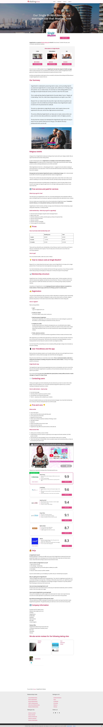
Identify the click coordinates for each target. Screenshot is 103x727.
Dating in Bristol (31, 714)
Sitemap (55, 706)
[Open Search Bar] (74, 1)
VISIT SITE (64, 38)
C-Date (37, 51)
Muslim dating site (45, 42)
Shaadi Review (37, 658)
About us (55, 705)
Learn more (69, 726)
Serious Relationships (32, 701)
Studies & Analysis (57, 697)
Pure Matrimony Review (62, 642)
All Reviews (56, 701)
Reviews (59, 1)
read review (35, 481)
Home (34, 689)
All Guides (56, 703)
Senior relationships (32, 699)
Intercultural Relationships (34, 705)
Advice (64, 1)
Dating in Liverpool (32, 718)
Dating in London (32, 713)
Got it (74, 726)
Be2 (67, 51)
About (69, 1)
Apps (54, 1)
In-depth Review (37, 64)
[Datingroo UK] (33, 1)
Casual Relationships (32, 697)
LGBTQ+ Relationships (33, 703)
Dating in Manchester (32, 720)
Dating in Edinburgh (32, 716)
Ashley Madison (52, 51)
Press (55, 699)
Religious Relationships (33, 706)
